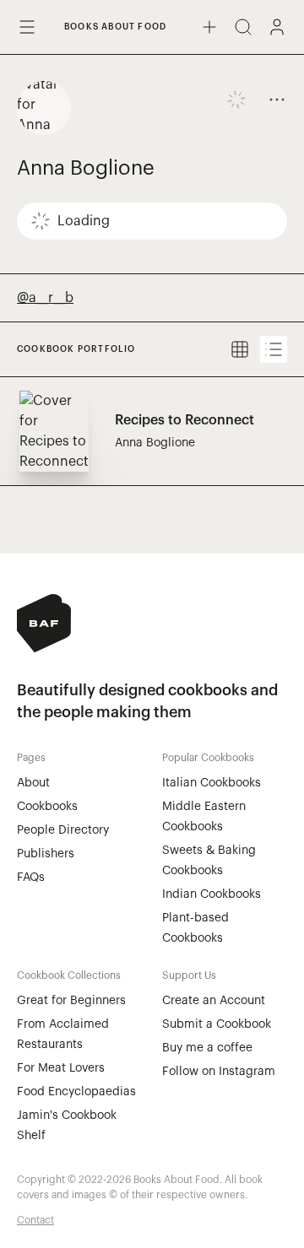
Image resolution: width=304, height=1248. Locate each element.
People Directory (63, 830)
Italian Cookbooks (211, 783)
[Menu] (27, 27)
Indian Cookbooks (211, 894)
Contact (35, 1220)
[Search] (243, 27)
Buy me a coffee (207, 1048)
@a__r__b (45, 298)
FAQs (31, 877)
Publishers (45, 854)
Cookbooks (47, 807)
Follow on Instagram (218, 1072)
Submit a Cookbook (216, 1024)
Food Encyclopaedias (76, 1092)
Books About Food (115, 27)
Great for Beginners (71, 1001)
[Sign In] (277, 27)
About (33, 783)
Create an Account (213, 1001)
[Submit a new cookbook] (209, 27)
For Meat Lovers (61, 1068)
